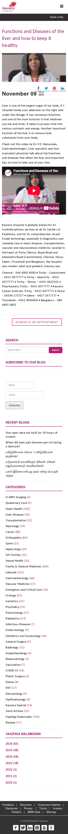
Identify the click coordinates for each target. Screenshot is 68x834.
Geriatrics (12, 601)
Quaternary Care (16, 503)
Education (26, 804)
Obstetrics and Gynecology (23, 636)
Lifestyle (11, 572)
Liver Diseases (15, 514)
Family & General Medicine (23, 566)
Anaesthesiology (16, 653)
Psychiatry (12, 607)
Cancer (10, 532)
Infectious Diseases (18, 624)
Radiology (12, 647)
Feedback (8, 804)
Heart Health (14, 509)
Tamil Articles (14, 711)
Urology (11, 595)
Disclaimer (11, 808)
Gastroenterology (17, 578)
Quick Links (56, 17)
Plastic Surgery (15, 676)
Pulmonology (14, 612)
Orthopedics (14, 537)
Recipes (10, 722)
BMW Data (34, 812)
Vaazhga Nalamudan (19, 716)
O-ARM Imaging (16, 497)
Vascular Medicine (17, 584)
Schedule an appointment (37, 322)
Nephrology (13, 549)
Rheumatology (15, 659)
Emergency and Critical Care (24, 589)
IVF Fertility (13, 555)
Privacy (28, 808)
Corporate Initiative (49, 804)
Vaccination (13, 664)
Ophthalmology (16, 699)
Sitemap (51, 812)
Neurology (12, 526)
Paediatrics (13, 618)
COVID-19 (12, 670)
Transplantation (16, 520)
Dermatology (14, 693)
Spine (9, 543)
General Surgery (16, 641)
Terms (43, 808)
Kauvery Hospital (38, 820)
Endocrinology (15, 630)
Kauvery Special (16, 705)
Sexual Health (14, 560)
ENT (8, 687)
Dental (10, 682)
